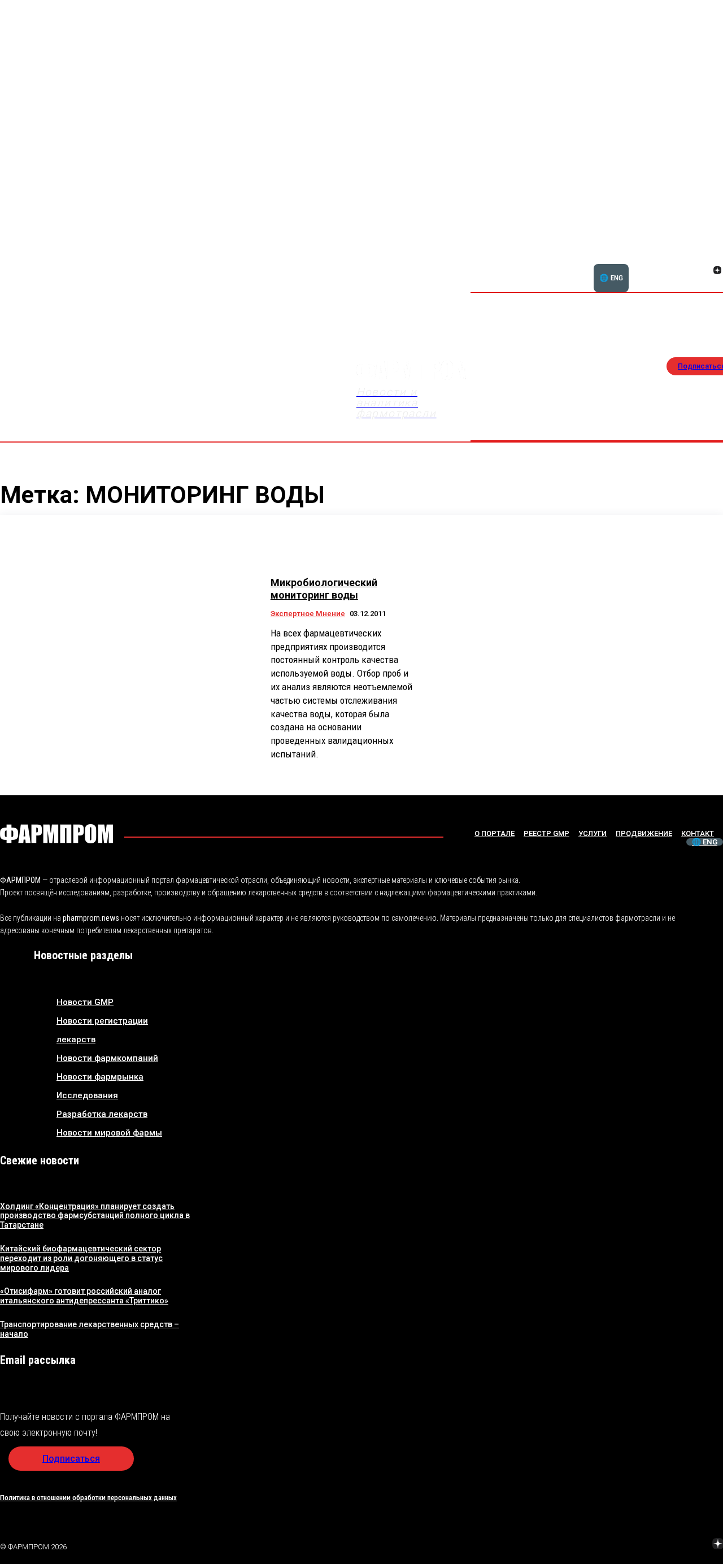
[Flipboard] (704, 258)
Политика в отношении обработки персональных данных (88, 1497)
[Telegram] (665, 1545)
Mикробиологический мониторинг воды (324, 589)
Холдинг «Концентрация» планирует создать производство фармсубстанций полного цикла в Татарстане (95, 1216)
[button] (663, 264)
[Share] (637, 1545)
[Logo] (56, 833)
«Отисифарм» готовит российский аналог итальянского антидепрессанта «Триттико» (84, 1295)
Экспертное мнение (308, 613)
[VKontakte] (704, 271)
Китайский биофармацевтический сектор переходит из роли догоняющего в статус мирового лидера (81, 1258)
